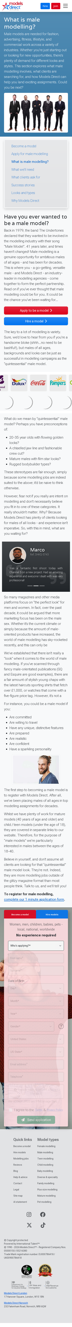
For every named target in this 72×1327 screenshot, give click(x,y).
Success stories (23, 185)
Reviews (17, 1168)
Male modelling (45, 1156)
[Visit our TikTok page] (43, 1230)
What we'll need (22, 169)
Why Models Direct (25, 200)
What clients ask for (25, 177)
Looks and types (23, 193)
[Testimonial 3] (42, 590)
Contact (17, 1187)
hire (45, 6)
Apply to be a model (34, 311)
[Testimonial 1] (29, 590)
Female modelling (46, 1150)
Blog (15, 1175)
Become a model (23, 146)
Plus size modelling (47, 1193)
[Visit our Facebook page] (42, 1219)
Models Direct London (15, 1297)
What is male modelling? (30, 162)
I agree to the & (38, 1114)
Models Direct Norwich (16, 1307)
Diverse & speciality (47, 1181)
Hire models (19, 1156)
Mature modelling (46, 1199)
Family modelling (45, 1187)
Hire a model (34, 321)
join (55, 6)
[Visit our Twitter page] (29, 1230)
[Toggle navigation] (65, 6)
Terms (39, 1113)
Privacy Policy (55, 1113)
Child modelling (45, 1168)
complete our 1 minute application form (34, 903)
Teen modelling (45, 1162)
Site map (18, 1199)
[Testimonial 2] (36, 590)
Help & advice (20, 1181)
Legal (16, 1193)
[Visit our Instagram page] (29, 1219)
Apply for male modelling (29, 154)
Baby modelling (45, 1175)
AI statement (20, 1206)
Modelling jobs (21, 1162)
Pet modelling (44, 1206)
